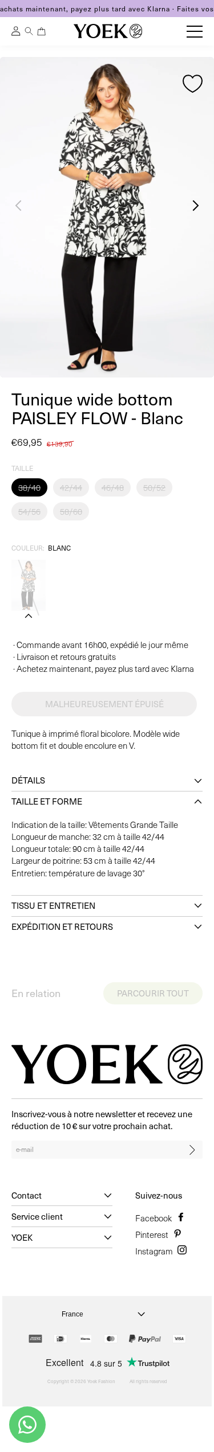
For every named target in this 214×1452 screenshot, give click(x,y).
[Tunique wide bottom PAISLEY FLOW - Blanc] (28, 585)
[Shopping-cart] (41, 31)
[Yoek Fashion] (108, 31)
